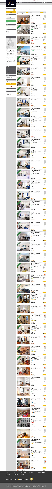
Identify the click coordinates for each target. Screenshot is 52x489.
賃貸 (17, 2)
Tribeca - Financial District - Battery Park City (11, 54)
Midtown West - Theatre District (10, 50)
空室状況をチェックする (34, 393)
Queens (8, 63)
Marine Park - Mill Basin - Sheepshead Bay (11, 61)
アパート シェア (25, 2)
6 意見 (35, 320)
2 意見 (35, 351)
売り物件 (20, 2)
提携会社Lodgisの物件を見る (41, 472)
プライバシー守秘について (15, 479)
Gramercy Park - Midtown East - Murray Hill (11, 51)
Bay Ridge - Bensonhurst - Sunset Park (11, 60)
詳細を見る (44, 33)
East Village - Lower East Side (10, 53)
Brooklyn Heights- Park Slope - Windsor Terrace (11, 58)
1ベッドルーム (8, 31)
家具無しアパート (9, 94)
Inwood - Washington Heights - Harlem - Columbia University (11, 56)
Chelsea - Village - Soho (9, 52)
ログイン (23, 0)
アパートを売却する (16, 474)
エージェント (30, 2)
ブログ (35, 2)
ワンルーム (8, 30)
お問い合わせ (22, 474)
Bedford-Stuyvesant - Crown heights (11, 62)
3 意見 (35, 299)
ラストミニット (8, 22)
